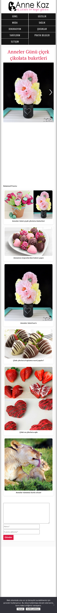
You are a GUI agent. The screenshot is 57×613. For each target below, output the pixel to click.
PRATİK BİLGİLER (42, 35)
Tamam (20, 609)
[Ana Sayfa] (28, 11)
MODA (15, 22)
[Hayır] (53, 605)
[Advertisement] (28, 153)
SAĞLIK (42, 22)
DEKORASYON (15, 29)
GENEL (15, 16)
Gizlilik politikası (33, 609)
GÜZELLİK (42, 16)
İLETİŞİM (15, 41)
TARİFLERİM (15, 35)
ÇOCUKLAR (42, 29)
